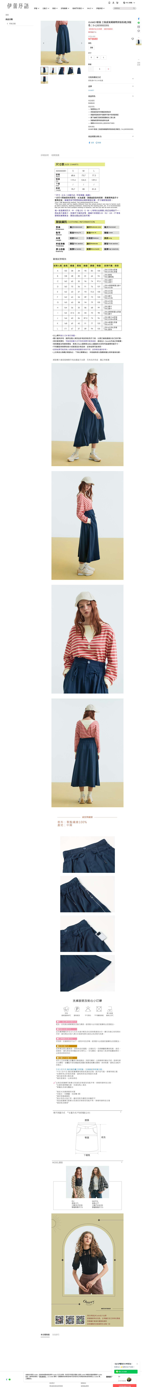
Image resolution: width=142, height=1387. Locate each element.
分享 (92, 143)
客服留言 (83, 1383)
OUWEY (91, 90)
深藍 (91, 47)
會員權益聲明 (85, 1386)
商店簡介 (52, 1383)
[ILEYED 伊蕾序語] (18, 5)
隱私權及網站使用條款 (56, 1386)
